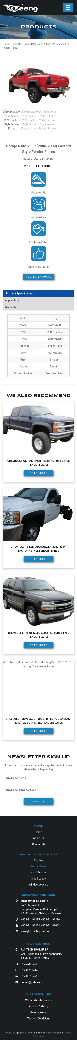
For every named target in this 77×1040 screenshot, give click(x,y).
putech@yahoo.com (32, 982)
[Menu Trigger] (68, 7)
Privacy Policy (38, 1012)
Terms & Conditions (38, 1018)
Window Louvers (38, 884)
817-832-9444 (29, 970)
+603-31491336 (50, 919)
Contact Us (38, 844)
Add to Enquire (38, 277)
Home (38, 832)
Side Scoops (38, 878)
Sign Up (39, 801)
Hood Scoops (38, 872)
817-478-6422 (29, 964)
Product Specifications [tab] (20, 293)
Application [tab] (12, 300)
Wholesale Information (38, 1000)
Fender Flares (39, 866)
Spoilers (38, 860)
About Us (38, 838)
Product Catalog (38, 1006)
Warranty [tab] (10, 307)
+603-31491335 (30, 919)
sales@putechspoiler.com (36, 931)
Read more (38, 473)
